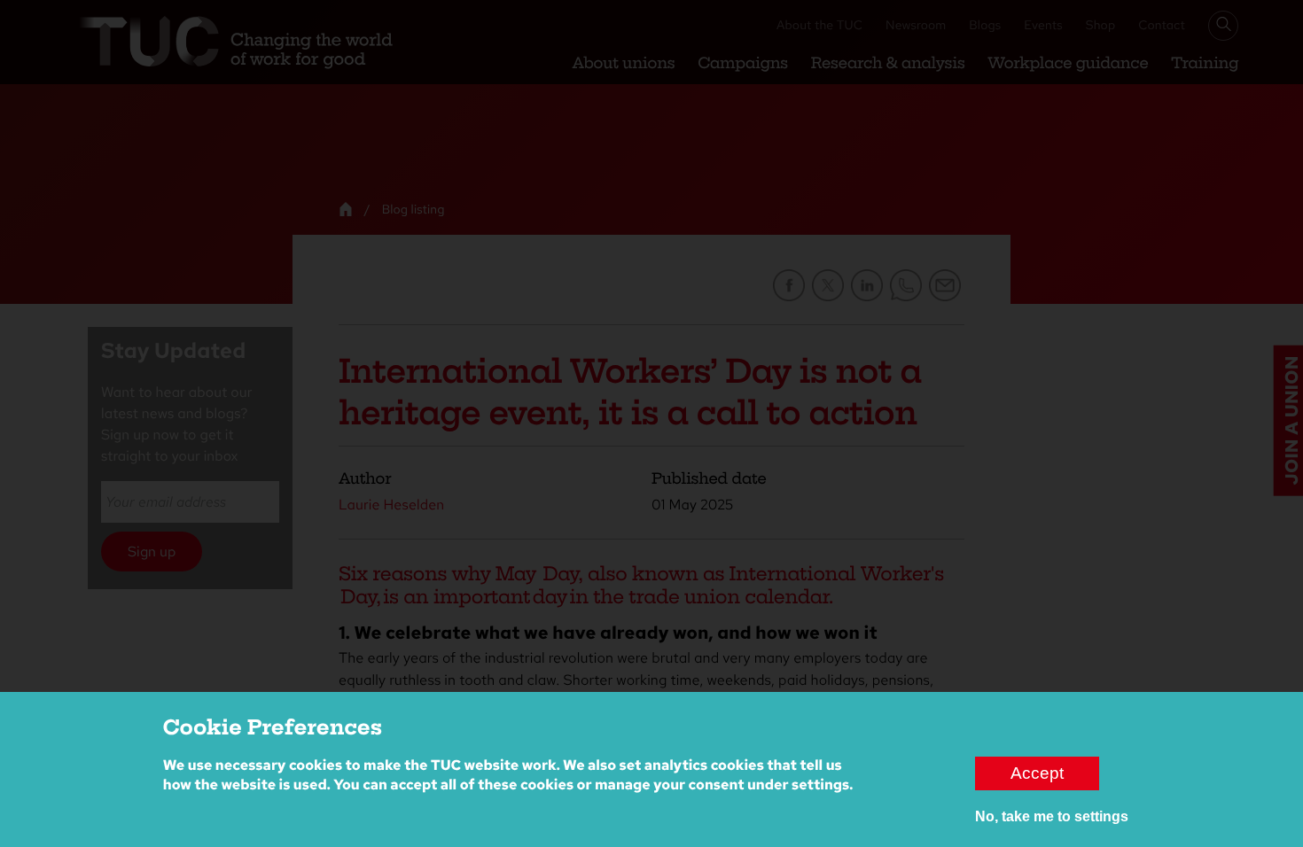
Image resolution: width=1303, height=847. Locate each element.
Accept (1037, 773)
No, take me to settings (1051, 815)
